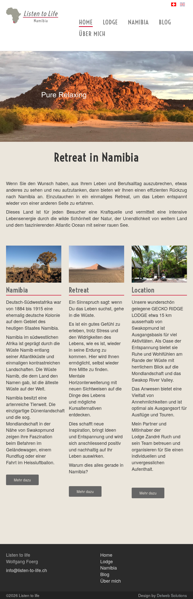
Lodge (110, 22)
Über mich (92, 34)
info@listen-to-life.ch (26, 570)
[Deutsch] (173, 4)
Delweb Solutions (172, 595)
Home (86, 22)
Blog (165, 22)
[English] (182, 4)
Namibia (138, 22)
